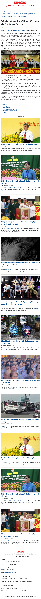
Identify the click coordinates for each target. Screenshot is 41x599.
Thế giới (10, 16)
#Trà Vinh (5, 106)
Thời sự (3, 13)
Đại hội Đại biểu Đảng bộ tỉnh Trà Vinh (16, 30)
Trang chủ (4, 11)
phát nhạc (36, 308)
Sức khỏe (4, 16)
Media (14, 11)
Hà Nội (5, 349)
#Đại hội (5, 104)
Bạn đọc (9, 13)
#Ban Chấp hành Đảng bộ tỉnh (10, 110)
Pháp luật (32, 11)
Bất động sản (32, 13)
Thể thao (19, 11)
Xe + (15, 16)
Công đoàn (15, 13)
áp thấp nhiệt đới (10, 269)
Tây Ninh (3, 426)
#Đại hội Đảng (6, 107)
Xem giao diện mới (21, 16)
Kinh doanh (25, 11)
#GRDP (5, 112)
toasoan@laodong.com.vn (10, 572)
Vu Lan (15, 387)
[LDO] (20, 130)
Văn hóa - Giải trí (23, 13)
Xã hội (9, 11)
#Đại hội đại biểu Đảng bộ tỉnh (10, 109)
